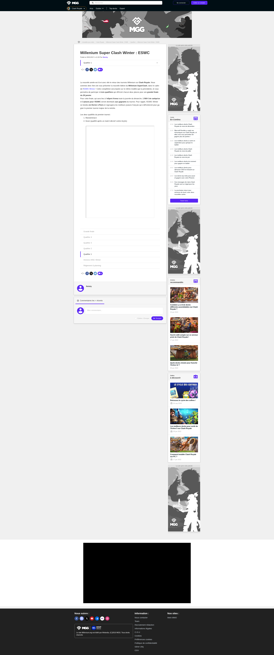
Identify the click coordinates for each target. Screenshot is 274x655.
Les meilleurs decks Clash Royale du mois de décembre (184, 125)
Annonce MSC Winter (92, 260)
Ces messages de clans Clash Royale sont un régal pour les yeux (184, 184)
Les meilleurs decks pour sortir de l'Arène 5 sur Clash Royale (184, 427)
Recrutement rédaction (144, 625)
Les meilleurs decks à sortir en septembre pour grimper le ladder (184, 143)
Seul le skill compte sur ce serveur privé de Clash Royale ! (184, 336)
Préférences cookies (143, 639)
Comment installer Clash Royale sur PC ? (183, 455)
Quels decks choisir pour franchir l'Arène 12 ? (183, 364)
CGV (137, 650)
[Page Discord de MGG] (82, 618)
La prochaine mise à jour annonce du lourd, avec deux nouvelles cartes (184, 192)
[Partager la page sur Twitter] (91, 69)
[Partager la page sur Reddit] (95, 69)
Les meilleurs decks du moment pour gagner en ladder (185, 162)
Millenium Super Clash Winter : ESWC (117, 42)
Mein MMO (172, 618)
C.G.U (137, 632)
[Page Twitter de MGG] (87, 618)
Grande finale (88, 232)
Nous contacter (141, 618)
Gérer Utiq (139, 647)
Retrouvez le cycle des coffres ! (183, 400)
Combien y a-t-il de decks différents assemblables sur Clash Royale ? (184, 307)
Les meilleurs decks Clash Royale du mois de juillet (183, 150)
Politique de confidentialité (146, 643)
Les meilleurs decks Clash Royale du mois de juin (183, 156)
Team (137, 621)
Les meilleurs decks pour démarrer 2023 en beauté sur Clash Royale (184, 169)
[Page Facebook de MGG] (76, 618)
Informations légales (143, 628)
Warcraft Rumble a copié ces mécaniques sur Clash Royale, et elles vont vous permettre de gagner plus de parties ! (185, 133)
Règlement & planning (92, 266)
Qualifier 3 (87, 243)
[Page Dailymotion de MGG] (97, 618)
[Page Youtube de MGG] (92, 618)
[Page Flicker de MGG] (102, 618)
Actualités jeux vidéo (88, 42)
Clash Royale (100, 42)
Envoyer (158, 318)
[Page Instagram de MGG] (107, 618)
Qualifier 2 (87, 249)
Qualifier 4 (87, 237)
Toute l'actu (184, 200)
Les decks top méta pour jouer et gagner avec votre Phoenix (184, 177)
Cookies (138, 636)
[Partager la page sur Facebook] (87, 69)
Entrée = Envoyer (143, 318)
